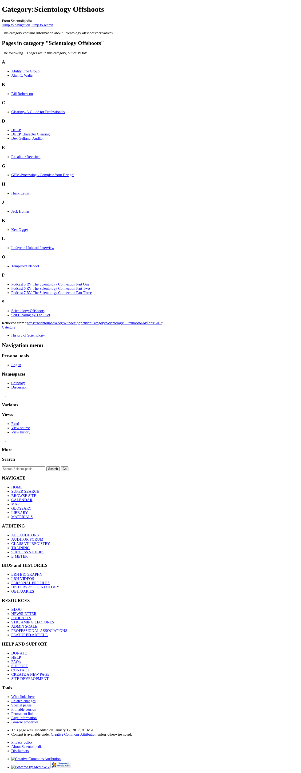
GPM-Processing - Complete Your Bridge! (42, 175)
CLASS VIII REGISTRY (30, 544)
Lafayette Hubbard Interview (32, 248)
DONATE (19, 653)
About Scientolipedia (27, 747)
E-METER (19, 556)
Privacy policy (22, 742)
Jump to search (42, 25)
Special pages (21, 705)
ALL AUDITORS (25, 535)
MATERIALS (22, 517)
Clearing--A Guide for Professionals (38, 112)
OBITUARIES (22, 591)
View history (20, 432)
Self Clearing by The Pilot (30, 315)
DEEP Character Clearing (30, 134)
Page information (24, 718)
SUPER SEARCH (25, 491)
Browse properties (24, 722)
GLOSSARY (21, 508)
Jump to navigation (16, 25)
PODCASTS (21, 618)
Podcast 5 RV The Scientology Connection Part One (50, 284)
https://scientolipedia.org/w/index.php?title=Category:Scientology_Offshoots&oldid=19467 (94, 323)
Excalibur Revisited (25, 157)
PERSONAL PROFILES (30, 583)
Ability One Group (25, 71)
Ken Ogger (19, 230)
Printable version (23, 709)
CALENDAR (21, 500)
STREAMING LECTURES (32, 622)
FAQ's (16, 662)
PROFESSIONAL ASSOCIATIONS (39, 631)
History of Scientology (28, 335)
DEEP (16, 130)
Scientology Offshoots (27, 311)
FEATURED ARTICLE (29, 635)
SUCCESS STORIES (27, 552)
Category (9, 327)
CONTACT (20, 670)
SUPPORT (19, 666)
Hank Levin (20, 193)
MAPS (16, 504)
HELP (16, 657)
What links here (23, 697)
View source (20, 428)
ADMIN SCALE (24, 626)
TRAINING (20, 548)
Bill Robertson (22, 94)
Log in (16, 365)
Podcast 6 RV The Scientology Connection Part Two (50, 288)
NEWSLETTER (23, 614)
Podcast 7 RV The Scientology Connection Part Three (51, 293)
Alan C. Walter (22, 75)
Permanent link (22, 714)
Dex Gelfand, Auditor (27, 138)
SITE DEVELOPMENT (30, 679)
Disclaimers (20, 751)
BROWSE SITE (23, 496)
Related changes (23, 701)
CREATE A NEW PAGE (30, 674)
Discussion (19, 387)
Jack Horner (20, 211)
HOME (17, 487)
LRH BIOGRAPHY (27, 574)
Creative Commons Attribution (73, 734)
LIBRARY (19, 513)
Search (8, 459)
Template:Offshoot (25, 266)
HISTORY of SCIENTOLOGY (35, 587)
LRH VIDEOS (22, 579)
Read (15, 424)
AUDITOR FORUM (27, 539)
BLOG (16, 609)
